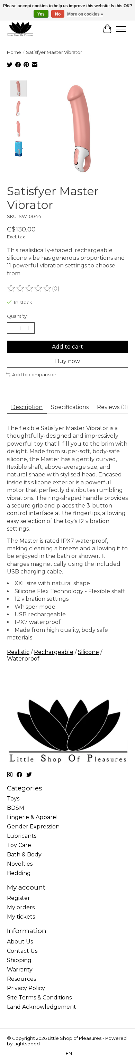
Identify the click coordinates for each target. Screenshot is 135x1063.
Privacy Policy (26, 988)
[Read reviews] (29, 288)
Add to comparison (34, 374)
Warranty (20, 969)
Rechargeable (53, 652)
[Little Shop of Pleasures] (20, 29)
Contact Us (22, 951)
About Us (20, 941)
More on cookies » (85, 14)
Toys (13, 798)
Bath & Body (24, 854)
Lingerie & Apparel (32, 817)
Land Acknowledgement (41, 1007)
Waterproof (23, 658)
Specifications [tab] (70, 407)
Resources (21, 979)
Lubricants (21, 836)
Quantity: (17, 316)
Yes (41, 14)
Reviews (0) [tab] (112, 407)
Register (18, 898)
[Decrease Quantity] (13, 328)
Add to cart (67, 346)
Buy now (67, 361)
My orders (21, 907)
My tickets (21, 916)
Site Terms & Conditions (39, 997)
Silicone (88, 652)
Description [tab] (27, 407)
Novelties (20, 864)
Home (14, 52)
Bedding (19, 873)
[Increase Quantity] (28, 328)
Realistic (18, 652)
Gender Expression (33, 826)
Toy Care (19, 845)
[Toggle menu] (121, 29)
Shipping (19, 960)
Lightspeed (27, 1043)
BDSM (15, 808)
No (58, 14)
